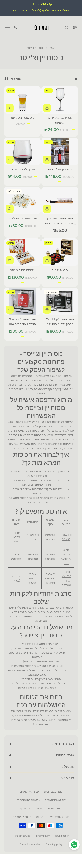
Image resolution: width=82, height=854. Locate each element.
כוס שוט (18, 715)
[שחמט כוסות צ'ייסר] (22, 252)
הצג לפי (16, 79)
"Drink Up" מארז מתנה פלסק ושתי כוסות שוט (60, 321)
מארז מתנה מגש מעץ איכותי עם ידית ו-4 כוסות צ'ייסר (60, 220)
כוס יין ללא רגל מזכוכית (22, 169)
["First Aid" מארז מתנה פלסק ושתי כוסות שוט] (22, 301)
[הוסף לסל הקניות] (47, 108)
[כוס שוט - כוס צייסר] (22, 100)
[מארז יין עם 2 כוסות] (59, 151)
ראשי (52, 48)
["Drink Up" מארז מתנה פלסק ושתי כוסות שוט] (59, 301)
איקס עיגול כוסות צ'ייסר (22, 218)
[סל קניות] (75, 27)
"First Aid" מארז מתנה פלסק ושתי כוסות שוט (22, 321)
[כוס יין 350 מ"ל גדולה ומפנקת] (59, 100)
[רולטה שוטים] (59, 252)
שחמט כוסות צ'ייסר (22, 270)
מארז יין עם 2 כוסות (60, 169)
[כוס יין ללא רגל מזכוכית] (22, 151)
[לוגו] (41, 27)
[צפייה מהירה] (10, 108)
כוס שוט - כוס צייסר (22, 118)
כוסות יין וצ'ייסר (35, 48)
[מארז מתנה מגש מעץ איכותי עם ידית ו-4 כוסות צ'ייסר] (59, 200)
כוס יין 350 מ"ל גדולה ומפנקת (60, 120)
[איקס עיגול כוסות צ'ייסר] (22, 200)
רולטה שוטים (60, 270)
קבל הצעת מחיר (41, 4)
